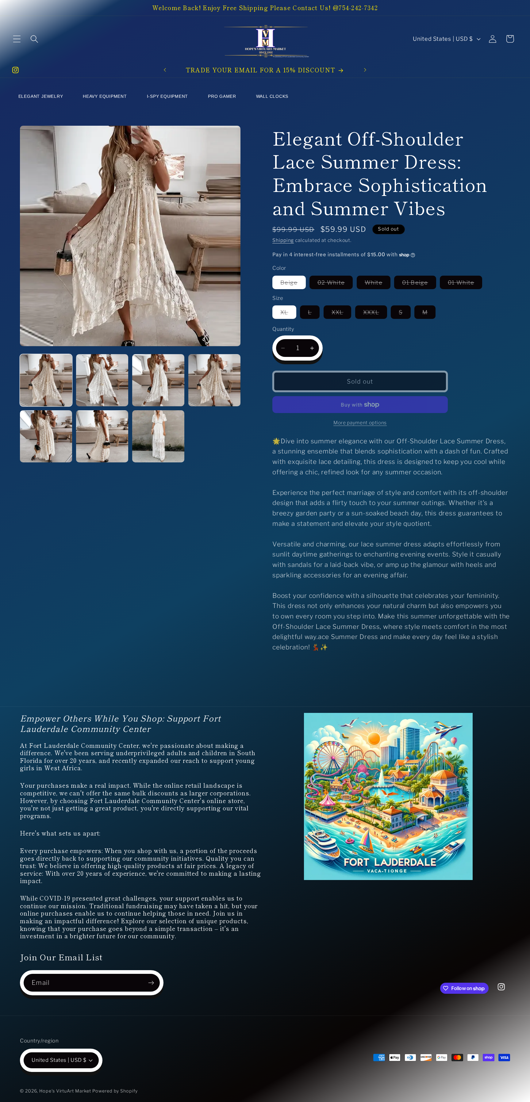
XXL (341, 313)
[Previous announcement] (165, 69)
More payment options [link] (360, 423)
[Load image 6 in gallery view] (102, 436)
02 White (335, 284)
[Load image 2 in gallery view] (102, 380)
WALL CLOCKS (272, 96)
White (378, 284)
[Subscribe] (151, 983)
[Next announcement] (365, 69)
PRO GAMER (222, 96)
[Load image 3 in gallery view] (158, 380)
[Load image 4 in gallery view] (214, 380)
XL (288, 313)
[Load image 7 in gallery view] (158, 436)
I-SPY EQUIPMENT (167, 96)
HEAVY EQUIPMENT (105, 96)
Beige (293, 284)
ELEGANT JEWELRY (40, 96)
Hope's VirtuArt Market (65, 1091)
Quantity (283, 329)
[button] (16, 39)
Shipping (283, 240)
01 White (465, 284)
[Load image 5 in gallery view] (46, 436)
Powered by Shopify (114, 1091)
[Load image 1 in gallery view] (46, 380)
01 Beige (419, 284)
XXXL (375, 313)
